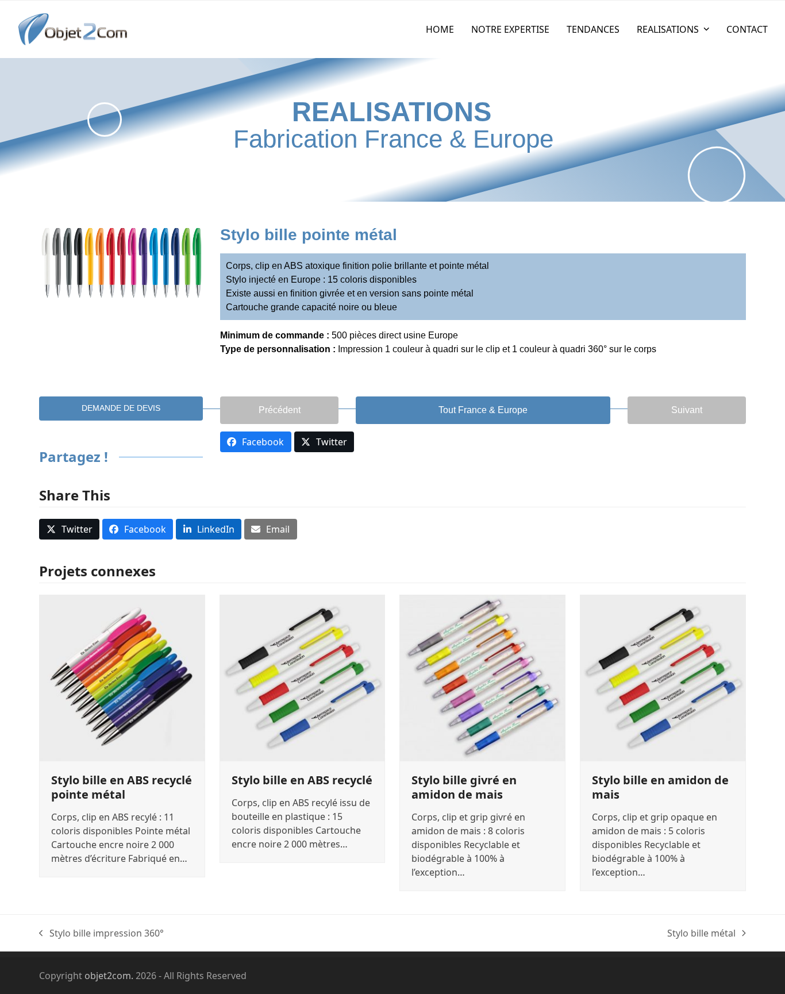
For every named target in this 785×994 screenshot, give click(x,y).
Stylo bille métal (701, 933)
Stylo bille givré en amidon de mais (464, 787)
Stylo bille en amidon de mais (660, 787)
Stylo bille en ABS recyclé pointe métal (121, 787)
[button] (69, 529)
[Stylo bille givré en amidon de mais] (482, 677)
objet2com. (108, 975)
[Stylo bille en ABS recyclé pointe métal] (122, 677)
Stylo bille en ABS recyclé (302, 780)
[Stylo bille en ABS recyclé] (303, 677)
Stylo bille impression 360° (101, 933)
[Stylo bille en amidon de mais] (663, 677)
